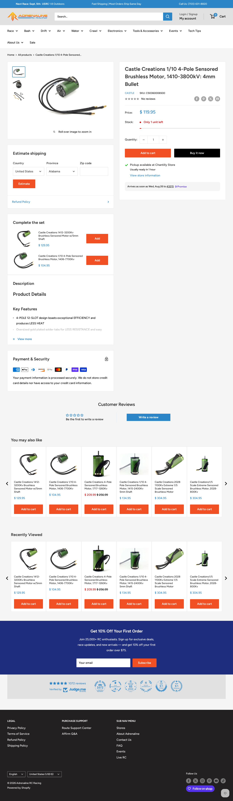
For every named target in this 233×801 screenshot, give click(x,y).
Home (10, 54)
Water (75, 30)
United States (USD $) (41, 774)
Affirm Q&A (69, 733)
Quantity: (131, 139)
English (13, 774)
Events (173, 30)
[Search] (167, 17)
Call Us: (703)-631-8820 (193, 3)
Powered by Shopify (18, 787)
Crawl (93, 30)
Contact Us (123, 739)
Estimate (24, 183)
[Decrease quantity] (143, 140)
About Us (13, 42)
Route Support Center (76, 728)
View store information (145, 175)
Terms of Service (18, 733)
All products (25, 54)
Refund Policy (21, 201)
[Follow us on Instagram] (202, 780)
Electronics (115, 30)
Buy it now (197, 153)
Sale (32, 42)
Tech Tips (194, 30)
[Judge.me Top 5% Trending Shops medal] (176, 686)
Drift (44, 30)
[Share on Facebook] (196, 98)
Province (52, 163)
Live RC (121, 757)
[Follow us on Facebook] (188, 780)
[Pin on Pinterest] (203, 98)
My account (187, 18)
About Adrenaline (127, 733)
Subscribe (144, 662)
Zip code (86, 163)
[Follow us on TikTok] (223, 780)
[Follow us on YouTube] (216, 780)
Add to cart (148, 153)
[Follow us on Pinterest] (209, 780)
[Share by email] (217, 98)
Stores (120, 728)
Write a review (148, 417)
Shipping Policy (17, 745)
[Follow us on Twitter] (195, 780)
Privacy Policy (16, 728)
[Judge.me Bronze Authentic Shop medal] (146, 686)
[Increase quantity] (163, 140)
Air (59, 30)
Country (18, 163)
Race (10, 30)
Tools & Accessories (146, 30)
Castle (129, 93)
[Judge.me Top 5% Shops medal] (161, 686)
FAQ (119, 745)
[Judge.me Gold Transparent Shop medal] (115, 686)
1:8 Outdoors (40, 3)
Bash (27, 30)
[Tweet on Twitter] (210, 98)
